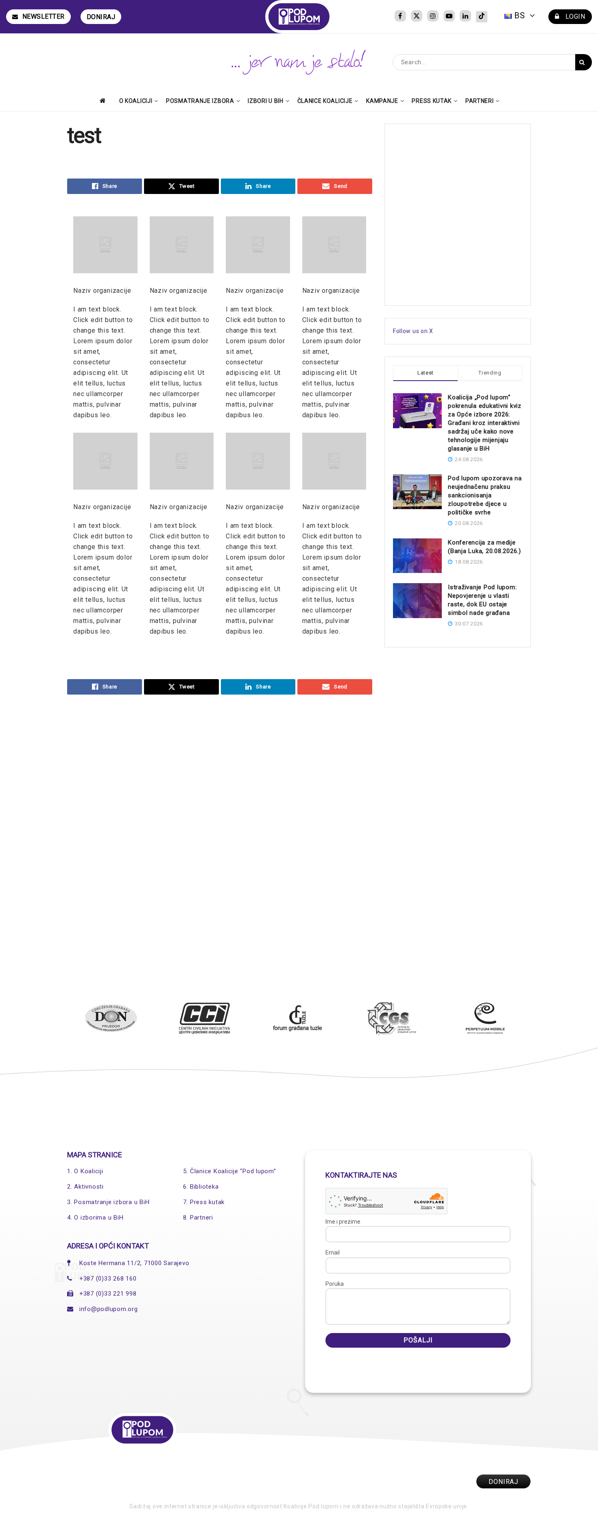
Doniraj (101, 17)
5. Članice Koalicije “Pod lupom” (229, 1171)
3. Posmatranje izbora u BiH (108, 1202)
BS (520, 15)
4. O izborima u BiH (95, 1217)
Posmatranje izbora (200, 101)
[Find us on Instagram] (433, 16)
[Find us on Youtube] (449, 16)
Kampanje (382, 101)
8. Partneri (198, 1217)
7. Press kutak (204, 1202)
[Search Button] (583, 62)
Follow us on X (413, 331)
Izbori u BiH (265, 101)
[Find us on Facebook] (400, 16)
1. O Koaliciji (85, 1171)
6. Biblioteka (201, 1186)
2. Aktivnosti (85, 1186)
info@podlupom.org (108, 1309)
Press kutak (432, 101)
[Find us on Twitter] (416, 16)
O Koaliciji (136, 101)
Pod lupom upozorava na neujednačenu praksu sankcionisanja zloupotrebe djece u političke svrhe (485, 495)
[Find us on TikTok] (481, 16)
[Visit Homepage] (299, 17)
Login (574, 16)
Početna (105, 100)
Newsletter (43, 16)
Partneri (479, 101)
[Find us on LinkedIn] (465, 16)
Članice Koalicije (325, 101)
